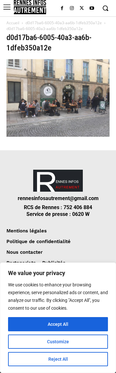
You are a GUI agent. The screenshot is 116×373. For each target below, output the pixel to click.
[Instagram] (72, 9)
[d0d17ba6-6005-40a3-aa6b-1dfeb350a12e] (58, 135)
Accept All (58, 324)
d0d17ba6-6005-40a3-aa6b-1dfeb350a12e (63, 23)
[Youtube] (92, 9)
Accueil (12, 23)
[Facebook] (62, 9)
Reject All (58, 359)
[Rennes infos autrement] (30, 7)
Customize (58, 341)
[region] (58, 317)
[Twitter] (82, 9)
